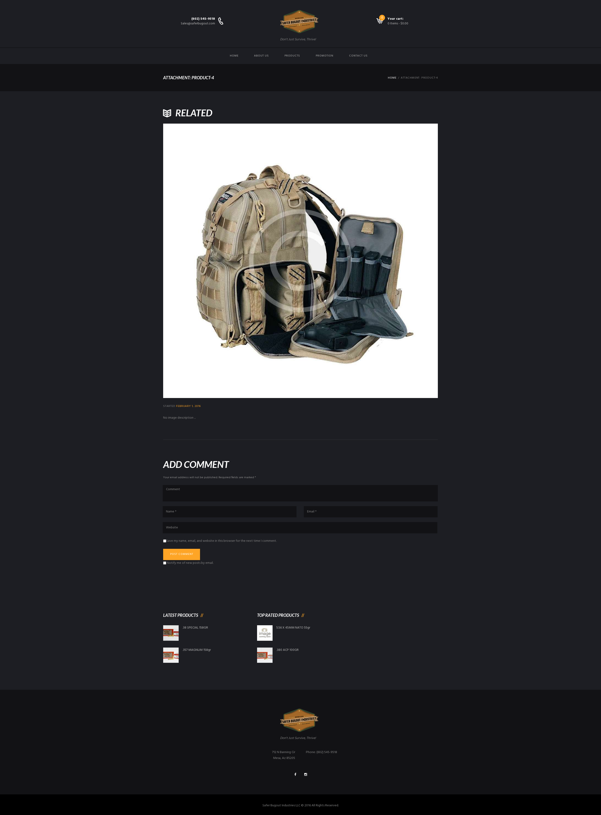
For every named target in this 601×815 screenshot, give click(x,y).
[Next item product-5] (369, 261)
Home (234, 55)
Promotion (324, 55)
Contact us (358, 55)
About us (261, 55)
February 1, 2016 (188, 406)
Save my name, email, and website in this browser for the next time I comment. (221, 541)
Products (292, 55)
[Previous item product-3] (231, 261)
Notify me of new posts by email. (190, 563)
